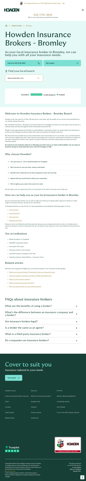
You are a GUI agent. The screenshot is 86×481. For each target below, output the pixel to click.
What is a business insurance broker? (21, 283)
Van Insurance (14, 217)
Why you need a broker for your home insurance (25, 286)
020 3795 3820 (43, 15)
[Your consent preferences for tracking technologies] (82, 477)
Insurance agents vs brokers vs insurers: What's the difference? (30, 276)
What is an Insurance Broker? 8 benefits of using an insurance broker (32, 272)
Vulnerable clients (63, 402)
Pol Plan (59, 391)
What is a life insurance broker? (19, 279)
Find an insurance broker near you (17, 396)
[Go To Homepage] (11, 10)
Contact (8, 407)
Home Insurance (14, 213)
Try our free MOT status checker (68, 412)
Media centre (9, 418)
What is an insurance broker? (41, 396)
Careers (34, 407)
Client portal (9, 412)
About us (34, 391)
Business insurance (15, 220)
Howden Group (10, 391)
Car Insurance (13, 210)
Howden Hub (35, 402)
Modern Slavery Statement (66, 396)
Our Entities (61, 407)
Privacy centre (36, 412)
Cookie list (34, 418)
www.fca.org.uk (11, 471)
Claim (7, 402)
